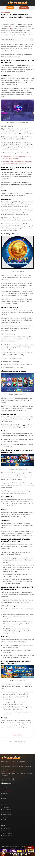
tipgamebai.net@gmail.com (10, 772)
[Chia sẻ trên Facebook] (13, 742)
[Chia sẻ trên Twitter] (16, 742)
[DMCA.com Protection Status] (7, 783)
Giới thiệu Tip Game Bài (8, 791)
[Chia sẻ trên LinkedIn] (25, 742)
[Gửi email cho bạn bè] (19, 742)
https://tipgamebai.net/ (10, 765)
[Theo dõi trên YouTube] (9, 779)
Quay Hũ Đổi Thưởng (6, 12)
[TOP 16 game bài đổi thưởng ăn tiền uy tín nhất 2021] (17, 3)
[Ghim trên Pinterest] (22, 742)
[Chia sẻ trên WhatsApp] (10, 742)
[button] (4, 3)
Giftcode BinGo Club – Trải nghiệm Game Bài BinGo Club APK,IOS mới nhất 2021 (17, 158)
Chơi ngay (29, 847)
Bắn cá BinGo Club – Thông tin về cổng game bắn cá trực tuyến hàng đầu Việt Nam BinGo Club (17, 163)
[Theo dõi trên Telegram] (13, 779)
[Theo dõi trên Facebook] (2, 779)
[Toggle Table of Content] (30, 40)
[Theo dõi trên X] (6, 779)
